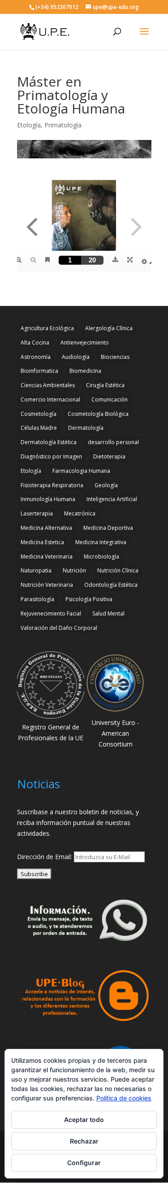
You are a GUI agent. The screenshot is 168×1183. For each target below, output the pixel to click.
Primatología (63, 125)
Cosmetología (38, 414)
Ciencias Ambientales (48, 385)
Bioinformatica (39, 371)
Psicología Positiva (88, 599)
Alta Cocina (35, 342)
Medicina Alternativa (46, 528)
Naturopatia (36, 570)
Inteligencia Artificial (111, 499)
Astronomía (36, 357)
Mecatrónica (79, 513)
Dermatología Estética (49, 442)
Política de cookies (123, 1098)
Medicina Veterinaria (47, 556)
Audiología (76, 357)
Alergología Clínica (109, 328)
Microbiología (101, 556)
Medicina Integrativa (100, 542)
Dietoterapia (109, 456)
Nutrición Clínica (117, 570)
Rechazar (84, 1141)
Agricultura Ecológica (47, 328)
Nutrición (74, 570)
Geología (106, 485)
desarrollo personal (113, 442)
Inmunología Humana (48, 499)
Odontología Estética (111, 585)
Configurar (84, 1162)
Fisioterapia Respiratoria (52, 485)
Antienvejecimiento (84, 342)
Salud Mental (108, 613)
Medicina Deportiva (108, 528)
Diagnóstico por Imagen (51, 456)
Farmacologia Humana (81, 471)
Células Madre (39, 428)
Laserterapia (37, 513)
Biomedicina (85, 371)
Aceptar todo (84, 1119)
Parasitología (37, 599)
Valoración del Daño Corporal (59, 628)
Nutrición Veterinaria (47, 585)
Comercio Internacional (50, 399)
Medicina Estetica (42, 542)
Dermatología (85, 428)
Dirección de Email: (45, 856)
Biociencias (115, 357)
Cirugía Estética (105, 385)
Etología (29, 125)
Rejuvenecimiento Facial (51, 613)
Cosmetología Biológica (98, 414)
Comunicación (109, 399)
